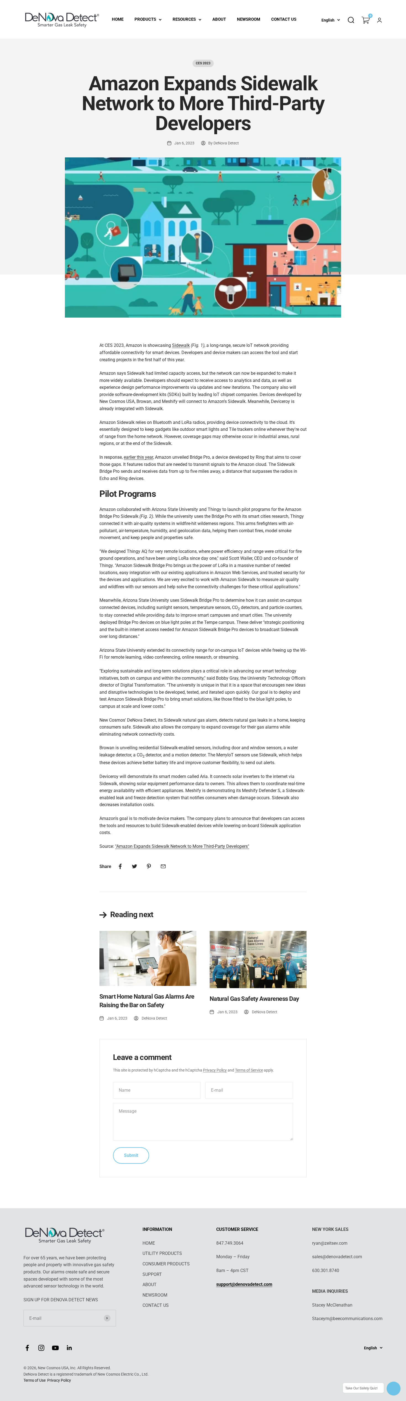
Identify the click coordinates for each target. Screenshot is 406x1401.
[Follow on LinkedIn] (69, 1348)
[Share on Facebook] (120, 866)
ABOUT (219, 19)
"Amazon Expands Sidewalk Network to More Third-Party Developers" (182, 846)
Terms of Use (34, 1380)
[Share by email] (163, 866)
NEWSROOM (248, 19)
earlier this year (138, 457)
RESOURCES (184, 19)
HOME (117, 19)
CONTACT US (283, 19)
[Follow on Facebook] (27, 1348)
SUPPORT (152, 1274)
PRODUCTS (145, 19)
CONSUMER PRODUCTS (166, 1264)
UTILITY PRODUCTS (162, 1253)
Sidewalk (181, 345)
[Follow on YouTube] (55, 1348)
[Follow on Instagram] (41, 1348)
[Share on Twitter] (134, 866)
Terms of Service (249, 1070)
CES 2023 (203, 63)
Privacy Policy (215, 1070)
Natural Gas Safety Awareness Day (254, 998)
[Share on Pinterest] (148, 866)
